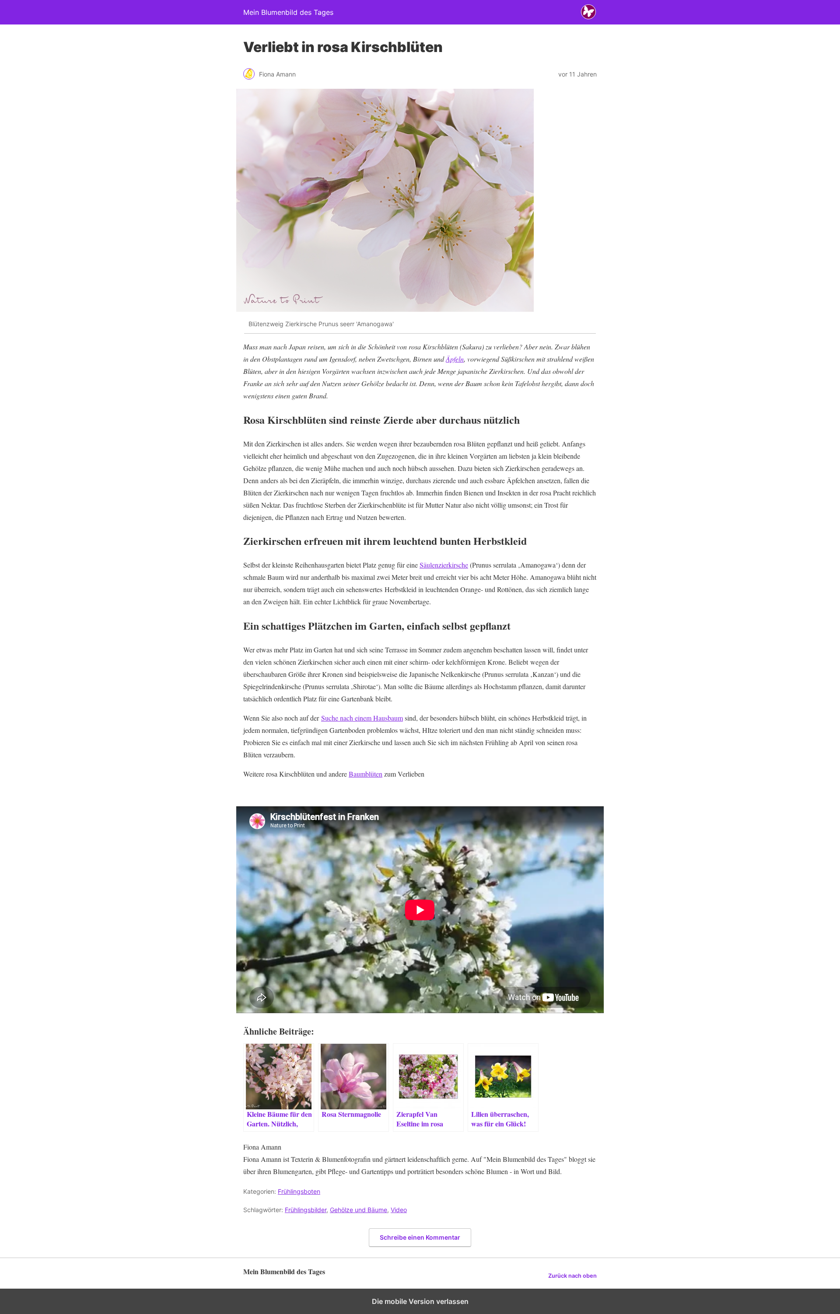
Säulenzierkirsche (444, 564)
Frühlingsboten (299, 1191)
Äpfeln (455, 358)
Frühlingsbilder (305, 1209)
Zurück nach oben (572, 1275)
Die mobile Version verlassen (420, 1301)
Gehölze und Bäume (358, 1209)
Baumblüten (365, 773)
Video (399, 1209)
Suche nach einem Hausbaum (362, 717)
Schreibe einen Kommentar (420, 1237)
